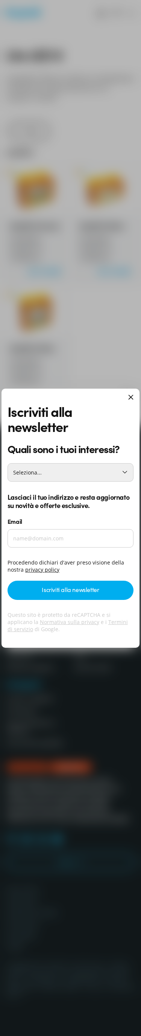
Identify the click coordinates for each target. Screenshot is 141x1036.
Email (15, 521)
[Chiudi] (131, 397)
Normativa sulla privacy (69, 622)
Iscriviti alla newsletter (70, 589)
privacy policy (42, 569)
